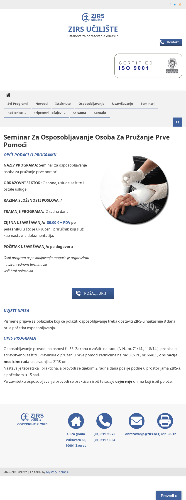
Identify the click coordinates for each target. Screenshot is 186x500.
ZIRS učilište (93, 29)
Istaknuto (63, 103)
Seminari (147, 103)
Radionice (15, 112)
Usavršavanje (122, 103)
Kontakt (100, 112)
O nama (79, 112)
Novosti (41, 103)
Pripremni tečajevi (48, 112)
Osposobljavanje (91, 103)
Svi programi (17, 103)
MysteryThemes (57, 472)
